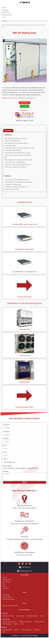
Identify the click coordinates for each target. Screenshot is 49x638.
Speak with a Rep (33, 468)
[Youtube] (23, 564)
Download (30, 120)
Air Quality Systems (7, 629)
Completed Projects (7, 579)
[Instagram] (26, 564)
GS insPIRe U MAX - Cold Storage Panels (24, 271)
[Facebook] (19, 564)
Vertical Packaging (7, 623)
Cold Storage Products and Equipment (15, 25)
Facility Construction (7, 597)
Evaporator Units (24, 355)
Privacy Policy (6, 588)
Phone (5, 452)
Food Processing (6, 12)
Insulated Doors (32, 98)
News (4, 584)
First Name (6, 424)
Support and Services (7, 14)
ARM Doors (24, 98)
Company (6, 438)
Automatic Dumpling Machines (9, 621)
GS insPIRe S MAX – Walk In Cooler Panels (24, 224)
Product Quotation (21, 468)
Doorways (16, 629)
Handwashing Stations (26, 629)
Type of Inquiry (7, 466)
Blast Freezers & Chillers (8, 615)
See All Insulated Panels (24, 296)
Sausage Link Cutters (39, 621)
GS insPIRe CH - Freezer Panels (24, 249)
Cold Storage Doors (31, 25)
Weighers (16, 623)
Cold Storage (5, 10)
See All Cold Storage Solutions (24, 407)
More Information (9, 468)
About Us (4, 7)
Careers (4, 586)
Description (8, 130)
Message (5, 471)
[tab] (8, 130)
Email (4, 445)
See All (41, 615)
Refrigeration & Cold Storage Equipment (24, 303)
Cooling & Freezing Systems (25, 621)
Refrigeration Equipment (32, 615)
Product (5, 459)
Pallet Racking (37, 629)
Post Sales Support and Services (10, 605)
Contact (3, 17)
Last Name (6, 431)
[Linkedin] (30, 564)
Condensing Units (24, 329)
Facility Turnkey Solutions (8, 599)
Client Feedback (6, 581)
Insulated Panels (24, 202)
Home (3, 25)
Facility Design (6, 594)
